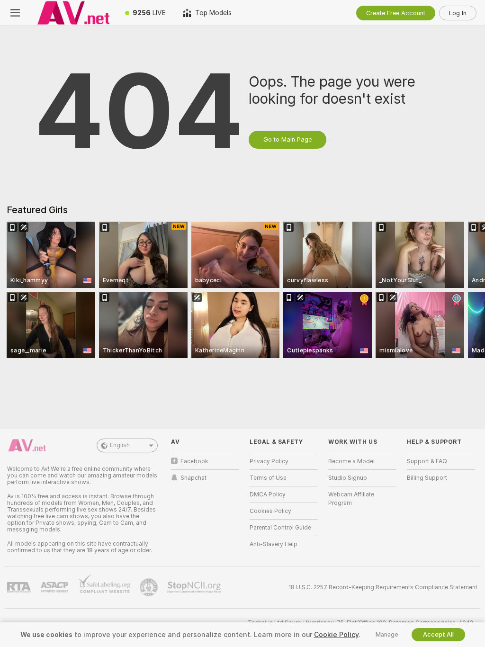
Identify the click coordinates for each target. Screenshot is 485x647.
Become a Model (351, 461)
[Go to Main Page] (73, 13)
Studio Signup (347, 478)
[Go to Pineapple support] (150, 587)
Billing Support (427, 478)
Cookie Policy (336, 634)
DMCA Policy (268, 494)
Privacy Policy (269, 461)
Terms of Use (268, 478)
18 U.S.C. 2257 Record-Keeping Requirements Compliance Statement (382, 587)
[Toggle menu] (15, 13)
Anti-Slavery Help (273, 544)
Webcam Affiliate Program (351, 498)
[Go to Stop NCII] (195, 587)
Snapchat (193, 478)
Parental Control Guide (280, 527)
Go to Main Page (287, 139)
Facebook (194, 461)
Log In (458, 13)
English (120, 445)
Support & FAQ (427, 461)
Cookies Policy (270, 511)
